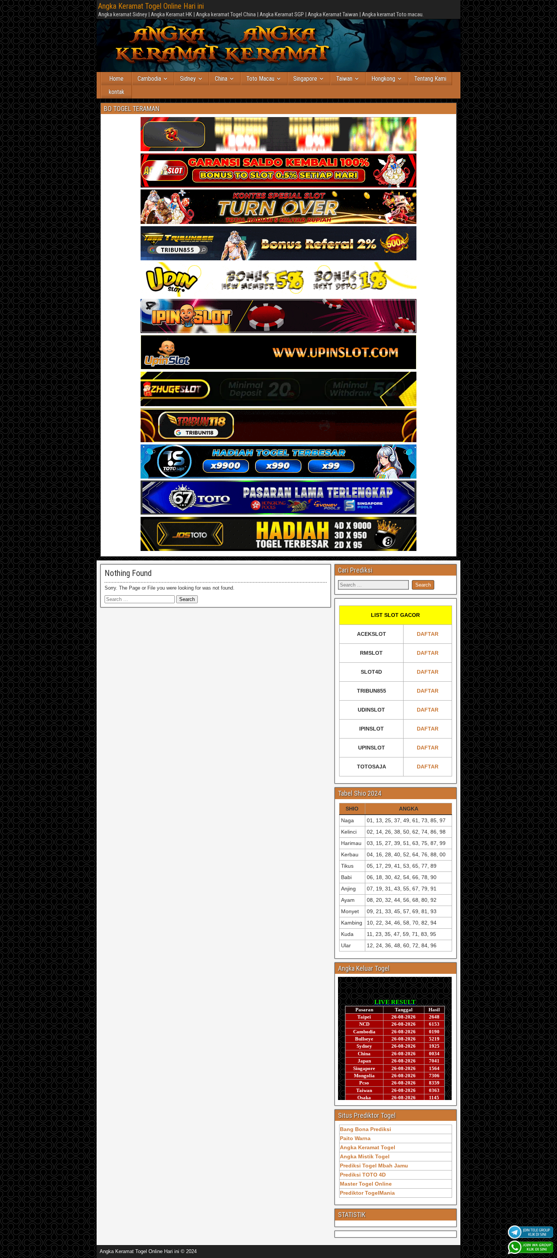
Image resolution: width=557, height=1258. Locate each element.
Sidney (188, 78)
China (221, 78)
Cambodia (149, 78)
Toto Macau (260, 78)
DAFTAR (427, 634)
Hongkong (383, 78)
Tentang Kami (430, 78)
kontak (116, 91)
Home (116, 78)
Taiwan (344, 78)
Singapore (305, 78)
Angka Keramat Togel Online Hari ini (151, 6)
